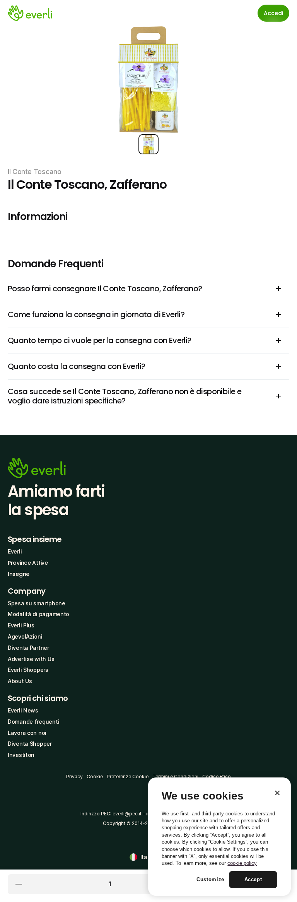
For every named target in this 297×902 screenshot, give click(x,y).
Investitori (21, 755)
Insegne (18, 574)
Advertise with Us (31, 659)
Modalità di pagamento (38, 614)
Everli (15, 551)
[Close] (277, 792)
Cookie (95, 776)
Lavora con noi (27, 732)
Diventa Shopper (30, 743)
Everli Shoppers (28, 669)
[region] (219, 836)
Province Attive (28, 563)
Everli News (23, 710)
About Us (20, 681)
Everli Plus (21, 625)
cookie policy (242, 863)
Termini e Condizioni (175, 776)
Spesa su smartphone (36, 603)
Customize (210, 879)
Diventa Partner (28, 647)
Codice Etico (216, 776)
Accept (253, 879)
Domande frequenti (33, 721)
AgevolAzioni (25, 636)
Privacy (74, 776)
